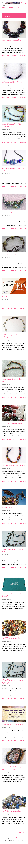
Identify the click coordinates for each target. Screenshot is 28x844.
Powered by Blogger (15, 837)
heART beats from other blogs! (12, 423)
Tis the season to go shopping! (11, 213)
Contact (11, 7)
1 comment (9, 612)
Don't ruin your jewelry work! (11, 255)
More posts (22, 832)
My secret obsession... (9, 507)
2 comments (10, 439)
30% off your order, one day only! (13, 297)
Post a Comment (11, 55)
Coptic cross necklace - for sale (12, 82)
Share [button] (3, 55)
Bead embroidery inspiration (11, 40)
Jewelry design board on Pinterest (13, 724)
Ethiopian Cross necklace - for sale (13, 465)
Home (3, 7)
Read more (23, 55)
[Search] (22, 3)
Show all (22, 15)
